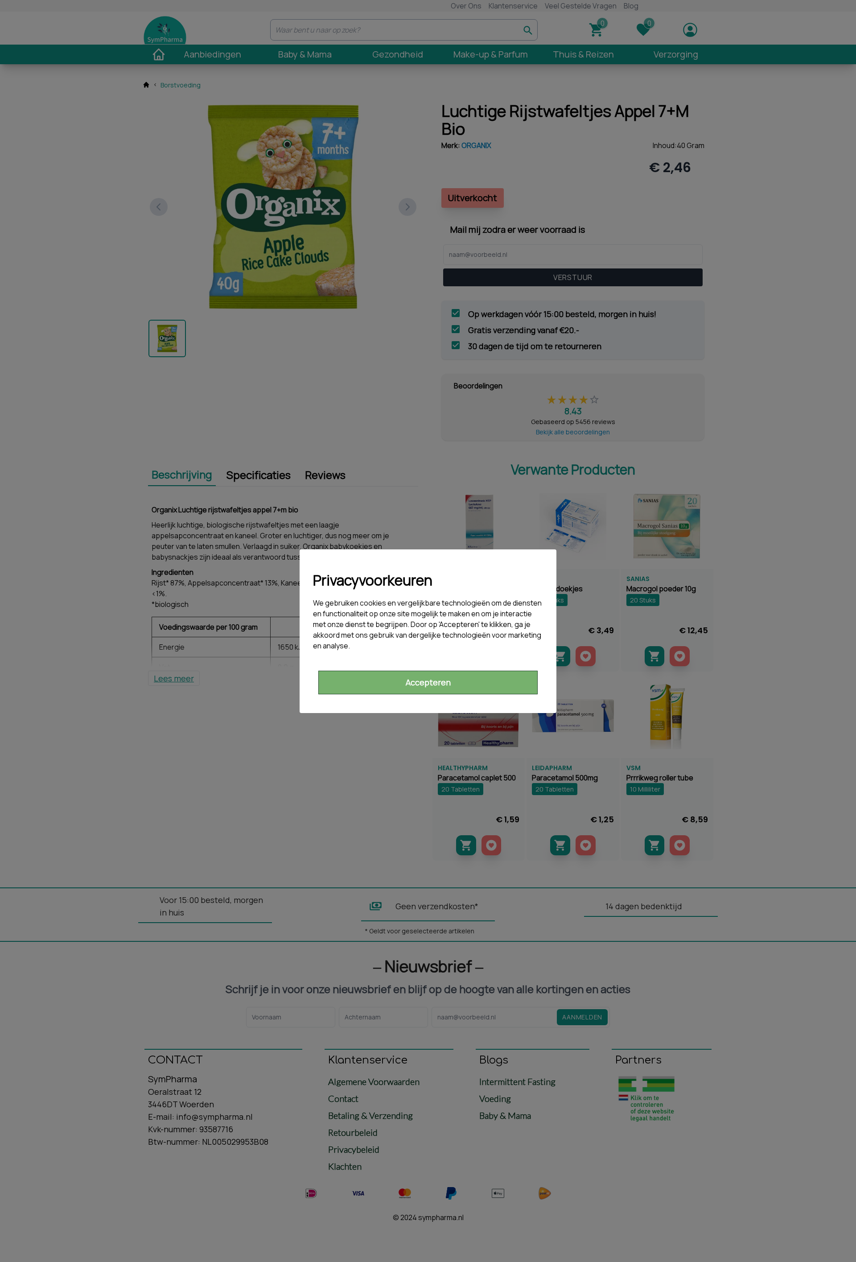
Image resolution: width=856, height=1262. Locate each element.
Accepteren (428, 682)
